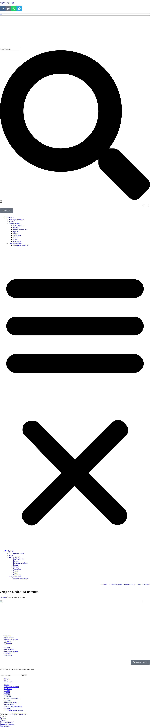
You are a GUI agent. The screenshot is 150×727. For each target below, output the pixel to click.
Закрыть (3, 718)
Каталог (7, 636)
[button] (75, 398)
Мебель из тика (14, 224)
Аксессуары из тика (16, 220)
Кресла (15, 232)
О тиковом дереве (11, 640)
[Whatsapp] (13, 8)
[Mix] (8, 8)
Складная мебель (15, 243)
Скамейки (17, 235)
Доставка (7, 642)
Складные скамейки (20, 245)
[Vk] (2, 8)
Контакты (8, 644)
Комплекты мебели (20, 230)
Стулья (15, 239)
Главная (3, 597)
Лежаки (16, 233)
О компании (9, 638)
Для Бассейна (18, 226)
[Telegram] (19, 8)
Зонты (11, 222)
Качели (16, 228)
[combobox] (10, 49)
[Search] (1, 201)
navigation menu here (19, 714)
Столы (15, 237)
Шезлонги (17, 241)
